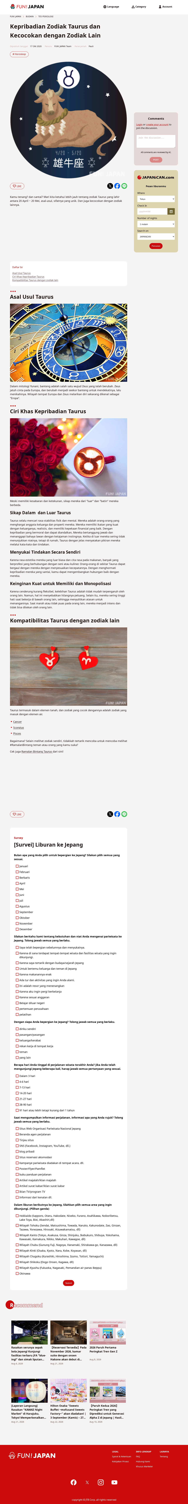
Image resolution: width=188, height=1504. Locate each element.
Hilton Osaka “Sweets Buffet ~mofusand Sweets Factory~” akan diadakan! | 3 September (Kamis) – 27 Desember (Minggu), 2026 (68, 1412)
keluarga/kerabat (30, 1041)
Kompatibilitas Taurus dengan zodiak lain (35, 280)
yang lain (25, 1058)
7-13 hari (24, 1088)
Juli (21, 901)
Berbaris (24, 878)
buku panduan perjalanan (35, 1175)
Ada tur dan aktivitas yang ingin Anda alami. (47, 980)
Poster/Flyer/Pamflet (32, 1169)
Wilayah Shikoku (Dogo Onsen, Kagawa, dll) (46, 1262)
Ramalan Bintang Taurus (37, 752)
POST (156, 160)
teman (23, 1052)
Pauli (91, 46)
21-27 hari (25, 1099)
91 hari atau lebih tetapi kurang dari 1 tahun (47, 1111)
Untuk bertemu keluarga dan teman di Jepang (48, 969)
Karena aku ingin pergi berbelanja (40, 992)
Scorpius (18, 728)
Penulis (48, 46)
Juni (21, 895)
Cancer (17, 722)
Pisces (17, 734)
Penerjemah (81, 46)
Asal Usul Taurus (21, 273)
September (26, 912)
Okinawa (24, 1274)
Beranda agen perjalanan (35, 1134)
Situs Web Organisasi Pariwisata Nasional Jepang (50, 1129)
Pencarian (156, 246)
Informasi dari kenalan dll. (35, 1198)
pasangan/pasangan (32, 1035)
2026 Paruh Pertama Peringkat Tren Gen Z (103, 1350)
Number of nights (147, 218)
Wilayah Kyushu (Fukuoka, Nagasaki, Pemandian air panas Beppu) (60, 1268)
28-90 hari (25, 1105)
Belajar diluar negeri (32, 1003)
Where (141, 193)
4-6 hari (24, 1082)
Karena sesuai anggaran (34, 997)
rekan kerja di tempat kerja (36, 1046)
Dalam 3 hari (27, 1076)
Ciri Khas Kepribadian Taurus (28, 277)
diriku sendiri (27, 1029)
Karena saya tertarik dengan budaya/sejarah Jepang (51, 963)
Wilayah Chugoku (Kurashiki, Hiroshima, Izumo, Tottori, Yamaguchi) (61, 1257)
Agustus (24, 906)
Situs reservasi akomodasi (35, 1157)
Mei (21, 889)
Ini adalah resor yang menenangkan (41, 986)
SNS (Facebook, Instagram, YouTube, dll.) (44, 1146)
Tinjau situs (26, 1140)
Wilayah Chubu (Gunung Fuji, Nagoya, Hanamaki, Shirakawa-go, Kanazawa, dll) (68, 1245)
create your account (157, 124)
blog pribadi (27, 1152)
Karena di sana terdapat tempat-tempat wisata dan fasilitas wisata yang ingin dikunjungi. (67, 955)
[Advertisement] (38, 239)
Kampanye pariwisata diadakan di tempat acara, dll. (51, 1163)
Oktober (24, 918)
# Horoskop (19, 54)
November (25, 924)
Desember (25, 929)
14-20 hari (25, 1093)
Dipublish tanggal (19, 46)
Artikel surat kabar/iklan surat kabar (42, 1186)
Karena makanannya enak (35, 975)
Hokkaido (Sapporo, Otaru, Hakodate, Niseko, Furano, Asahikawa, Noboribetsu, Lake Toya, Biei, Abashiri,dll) (68, 1218)
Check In (142, 206)
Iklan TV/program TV (32, 1192)
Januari (23, 866)
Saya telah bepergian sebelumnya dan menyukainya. (52, 948)
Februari (24, 872)
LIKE (19, 186)
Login (139, 124)
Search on (142, 231)
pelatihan (25, 1015)
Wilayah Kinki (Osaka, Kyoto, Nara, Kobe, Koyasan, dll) (53, 1251)
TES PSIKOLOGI (45, 16)
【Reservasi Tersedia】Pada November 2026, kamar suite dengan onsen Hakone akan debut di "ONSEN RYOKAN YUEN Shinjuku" (68, 1354)
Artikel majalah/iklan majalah (37, 1180)
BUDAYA (29, 16)
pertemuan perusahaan (34, 1009)
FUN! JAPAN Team (62, 46)
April (22, 884)
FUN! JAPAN (15, 16)
